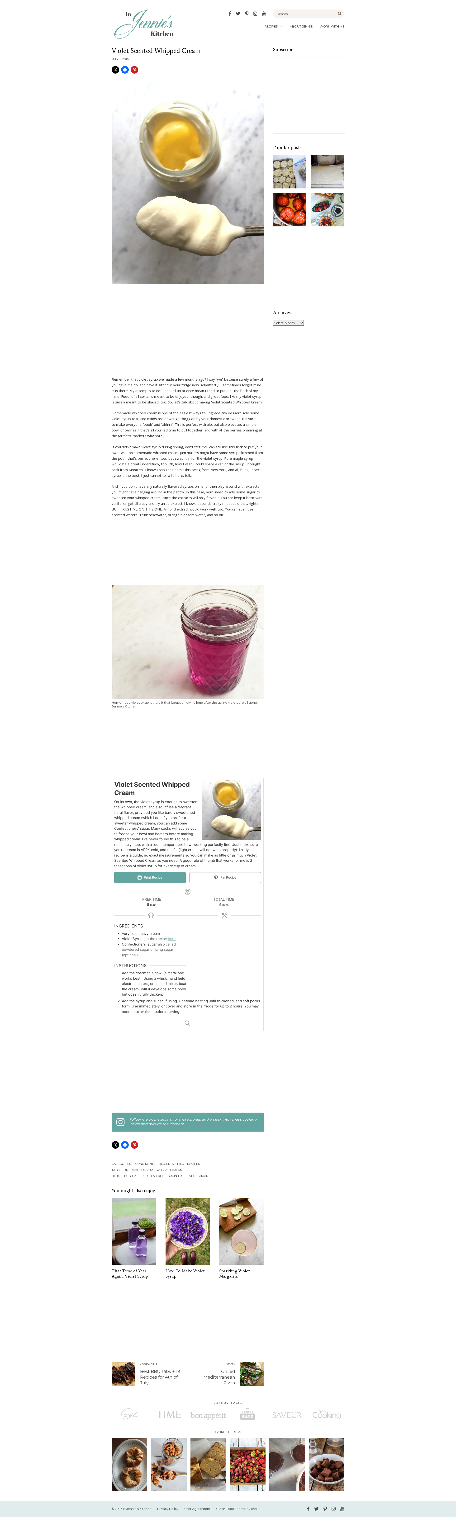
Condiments (145, 1164)
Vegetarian (198, 1176)
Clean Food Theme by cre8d (238, 1509)
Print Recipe (152, 877)
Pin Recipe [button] (228, 877)
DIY (126, 1170)
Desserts (166, 1164)
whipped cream (170, 1170)
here (172, 938)
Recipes (271, 26)
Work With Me (332, 26)
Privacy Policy (167, 1509)
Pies (180, 1164)
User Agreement (197, 1509)
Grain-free (176, 1176)
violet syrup (142, 1170)
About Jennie (301, 26)
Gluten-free (153, 1176)
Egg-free (132, 1176)
